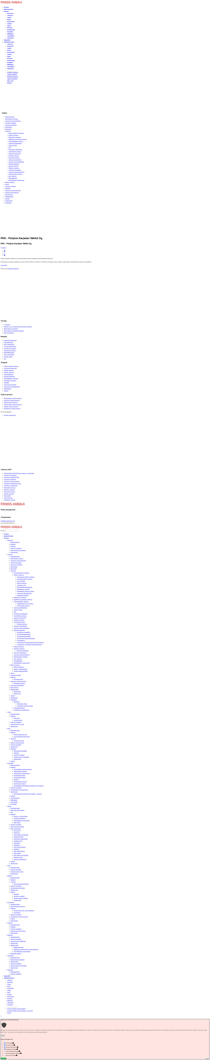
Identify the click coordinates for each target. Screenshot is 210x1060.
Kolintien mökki (18, 857)
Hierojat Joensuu (13, 166)
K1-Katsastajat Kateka (24, 634)
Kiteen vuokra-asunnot (11, 402)
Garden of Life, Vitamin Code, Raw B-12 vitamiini (18, 326)
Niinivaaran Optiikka (22, 595)
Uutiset (7, 198)
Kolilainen (16, 849)
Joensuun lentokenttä (12, 192)
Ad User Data (10, 1045)
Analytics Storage (11, 1049)
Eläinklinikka (7, 389)
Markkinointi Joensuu (14, 137)
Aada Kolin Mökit (18, 837)
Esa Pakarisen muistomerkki (22, 951)
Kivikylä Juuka (8, 356)
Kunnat (6, 11)
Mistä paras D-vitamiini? (11, 328)
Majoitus (13, 546)
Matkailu (7, 188)
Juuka (9, 17)
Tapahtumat (8, 200)
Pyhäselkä (8, 203)
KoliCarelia (17, 843)
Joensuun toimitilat (11, 125)
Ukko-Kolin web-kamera (17, 810)
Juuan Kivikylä (18, 720)
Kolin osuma (17, 853)
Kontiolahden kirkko (19, 775)
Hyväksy (3, 1058)
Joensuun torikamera (10, 475)
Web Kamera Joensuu (11, 119)
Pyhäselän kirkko (22, 704)
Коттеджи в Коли (9, 352)
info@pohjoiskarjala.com (8, 521)
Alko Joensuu (12, 176)
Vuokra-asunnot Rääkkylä (18, 941)
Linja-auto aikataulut (10, 346)
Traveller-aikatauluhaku (21, 671)
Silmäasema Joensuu (23, 589)
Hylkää (207, 1058)
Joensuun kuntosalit (10, 384)
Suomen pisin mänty (10, 348)
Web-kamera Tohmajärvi (17, 959)
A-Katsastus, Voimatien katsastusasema (29, 644)
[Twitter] (4, 253)
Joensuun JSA (21, 585)
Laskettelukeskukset (10, 340)
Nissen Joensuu (22, 583)
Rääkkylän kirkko (19, 947)
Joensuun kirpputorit (14, 153)
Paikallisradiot (9, 196)
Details (3, 1035)
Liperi (9, 25)
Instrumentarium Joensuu (24, 579)
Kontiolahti (11, 21)
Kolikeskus (17, 845)
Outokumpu (11, 30)
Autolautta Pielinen (19, 818)
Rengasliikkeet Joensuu (11, 378)
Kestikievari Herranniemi (21, 839)
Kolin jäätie (17, 822)
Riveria (9, 83)
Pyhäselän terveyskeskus (21, 710)
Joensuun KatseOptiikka (24, 593)
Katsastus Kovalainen (23, 632)
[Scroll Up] (1, 1016)
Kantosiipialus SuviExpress (22, 820)
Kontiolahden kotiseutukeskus (23, 769)
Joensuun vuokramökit (10, 485)
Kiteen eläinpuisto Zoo (20, 734)
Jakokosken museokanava (22, 773)
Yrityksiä (13, 738)
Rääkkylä (10, 34)
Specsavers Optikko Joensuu (25, 577)
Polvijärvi (10, 32)
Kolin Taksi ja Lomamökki (21, 855)
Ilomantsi (10, 13)
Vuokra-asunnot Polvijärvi (18, 931)
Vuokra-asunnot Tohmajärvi (18, 966)
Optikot (6, 391)
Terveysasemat (8, 374)
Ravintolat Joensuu (10, 487)
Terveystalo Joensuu (23, 605)
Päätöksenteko (9, 42)
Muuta (7, 184)
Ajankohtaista (8, 9)
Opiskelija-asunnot (19, 683)
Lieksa (9, 23)
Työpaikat (7, 40)
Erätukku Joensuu (13, 168)
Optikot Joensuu (13, 135)
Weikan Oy (17, 833)
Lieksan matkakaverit (20, 859)
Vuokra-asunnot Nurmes (17, 888)
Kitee (9, 19)
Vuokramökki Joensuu (14, 151)
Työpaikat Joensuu (9, 500)
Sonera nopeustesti (10, 415)
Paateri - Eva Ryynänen (21, 816)
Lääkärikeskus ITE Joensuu (25, 603)
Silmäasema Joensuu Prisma (25, 591)
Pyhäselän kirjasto (19, 708)
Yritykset (8, 131)
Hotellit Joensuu (9, 370)
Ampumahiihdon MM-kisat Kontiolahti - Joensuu (28, 794)
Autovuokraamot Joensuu (16, 133)
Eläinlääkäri (13, 800)
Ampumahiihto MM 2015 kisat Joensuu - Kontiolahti (19, 473)
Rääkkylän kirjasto (15, 953)
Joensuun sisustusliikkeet (16, 162)
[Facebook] (4, 251)
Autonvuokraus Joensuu (11, 366)
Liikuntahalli (13, 802)
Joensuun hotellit (10, 186)
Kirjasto (12, 796)
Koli (5, 359)
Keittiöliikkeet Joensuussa (16, 180)
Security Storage (11, 1055)
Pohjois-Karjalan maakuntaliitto (16, 1008)
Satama (16, 779)
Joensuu (10, 15)
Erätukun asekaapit (23, 650)
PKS (9, 147)
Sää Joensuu (9, 194)
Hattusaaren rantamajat (21, 835)
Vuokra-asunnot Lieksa (17, 826)
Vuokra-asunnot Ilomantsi (18, 550)
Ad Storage (9, 1043)
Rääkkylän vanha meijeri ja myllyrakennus (26, 949)
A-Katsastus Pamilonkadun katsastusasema (30, 642)
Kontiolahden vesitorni (20, 781)
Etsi (2, 530)
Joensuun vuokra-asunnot (13, 190)
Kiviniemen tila (18, 841)
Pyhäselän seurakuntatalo (25, 706)
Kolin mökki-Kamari (19, 851)
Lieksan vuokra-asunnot (11, 406)
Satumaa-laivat (8, 342)
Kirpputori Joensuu (9, 492)
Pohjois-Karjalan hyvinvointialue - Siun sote (12, 79)
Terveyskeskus (14, 798)
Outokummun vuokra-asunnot (13, 404)
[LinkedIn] (4, 255)
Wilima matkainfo (19, 667)
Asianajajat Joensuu (10, 380)
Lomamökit (17, 912)
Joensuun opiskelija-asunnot (12, 483)
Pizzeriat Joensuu (13, 155)
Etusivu (6, 7)
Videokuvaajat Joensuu (15, 174)
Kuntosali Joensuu (14, 158)
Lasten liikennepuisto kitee (22, 736)
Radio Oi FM (17, 693)
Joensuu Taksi (12, 145)
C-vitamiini (7, 324)
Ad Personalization (11, 1047)
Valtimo (12, 892)
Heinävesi (10, 38)
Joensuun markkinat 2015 (11, 477)
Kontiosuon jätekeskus (15, 149)
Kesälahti (13, 749)
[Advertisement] (105, 96)
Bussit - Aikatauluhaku (20, 669)
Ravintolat (8, 129)
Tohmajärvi (10, 36)
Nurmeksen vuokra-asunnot (12, 408)
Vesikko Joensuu (9, 494)
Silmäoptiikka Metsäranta (24, 587)
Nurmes (9, 27)
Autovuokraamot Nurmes (21, 884)
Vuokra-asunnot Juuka (17, 724)
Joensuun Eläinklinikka (15, 143)
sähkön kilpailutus (13, 268)
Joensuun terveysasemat (13, 121)
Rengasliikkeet (12, 178)
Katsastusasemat (13, 164)
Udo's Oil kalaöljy (9, 333)
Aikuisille (6, 382)
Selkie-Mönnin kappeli (20, 771)
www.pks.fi (4, 265)
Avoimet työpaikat (10, 123)
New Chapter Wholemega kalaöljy (14, 331)
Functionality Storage (12, 1051)
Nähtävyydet (14, 945)
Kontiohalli (13, 804)
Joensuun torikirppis (10, 479)
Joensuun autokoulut (14, 170)
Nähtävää (17, 702)
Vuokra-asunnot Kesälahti (21, 757)
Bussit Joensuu (10, 182)
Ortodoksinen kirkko (19, 777)
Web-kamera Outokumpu (17, 906)
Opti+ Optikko (21, 581)
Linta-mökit (17, 830)
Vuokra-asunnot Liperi (16, 871)
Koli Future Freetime (20, 847)
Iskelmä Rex (17, 691)
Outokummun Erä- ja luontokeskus (24, 910)
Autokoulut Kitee (19, 740)
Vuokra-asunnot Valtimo (21, 898)
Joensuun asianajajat (14, 160)
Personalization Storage (13, 1053)
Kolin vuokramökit (9, 344)
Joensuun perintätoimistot (16, 172)
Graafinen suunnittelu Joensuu (17, 139)
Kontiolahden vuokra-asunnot (12, 398)
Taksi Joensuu (8, 498)
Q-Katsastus (21, 640)
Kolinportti (17, 718)
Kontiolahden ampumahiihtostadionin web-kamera (28, 786)
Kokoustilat (8, 127)
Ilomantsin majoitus (10, 350)
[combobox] (10, 531)
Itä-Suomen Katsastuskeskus (26, 638)
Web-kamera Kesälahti (20, 751)
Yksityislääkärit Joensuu (15, 141)
